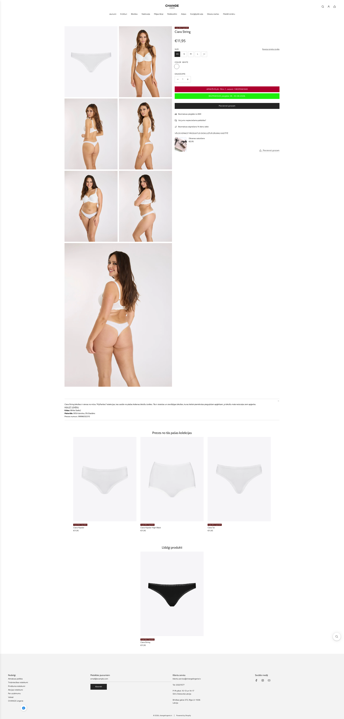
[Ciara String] (172, 594)
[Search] (323, 7)
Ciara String (145, 642)
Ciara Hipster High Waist (150, 528)
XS (177, 54)
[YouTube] (269, 680)
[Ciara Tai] (239, 479)
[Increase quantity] (188, 79)
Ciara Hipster (78, 528)
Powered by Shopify (183, 715)
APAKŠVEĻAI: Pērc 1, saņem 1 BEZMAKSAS (227, 89)
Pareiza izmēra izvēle (271, 49)
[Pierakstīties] (329, 7)
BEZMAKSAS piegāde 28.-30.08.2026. (227, 96)
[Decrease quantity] (178, 79)
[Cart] (335, 7)
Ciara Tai (211, 528)
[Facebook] (256, 680)
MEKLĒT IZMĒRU (71, 407)
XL (204, 54)
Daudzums (180, 74)
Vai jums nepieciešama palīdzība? (192, 120)
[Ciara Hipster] (104, 479)
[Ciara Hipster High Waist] (172, 479)
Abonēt (98, 686)
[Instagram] (263, 680)
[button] (24, 708)
